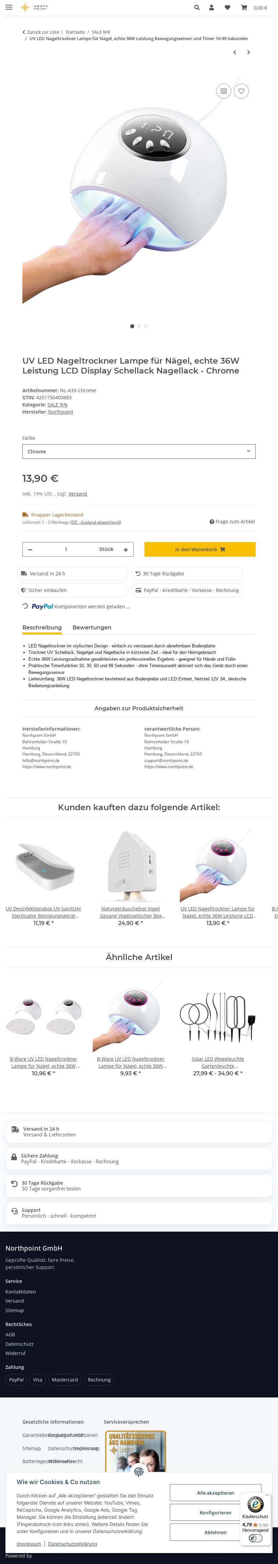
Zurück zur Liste (43, 32)
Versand (77, 493)
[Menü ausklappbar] (8, 4)
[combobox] (139, 451)
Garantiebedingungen (31, 1435)
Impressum (29, 1544)
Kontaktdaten (20, 1291)
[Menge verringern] (30, 549)
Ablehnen (215, 1532)
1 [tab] (132, 326)
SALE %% (57, 404)
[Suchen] (197, 7)
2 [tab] (139, 326)
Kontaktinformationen (57, 1435)
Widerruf (15, 1353)
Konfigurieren (216, 1512)
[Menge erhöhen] (125, 549)
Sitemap (14, 1310)
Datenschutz (19, 1344)
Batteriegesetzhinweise (31, 1461)
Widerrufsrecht (57, 1461)
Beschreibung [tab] (42, 627)
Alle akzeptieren (215, 1493)
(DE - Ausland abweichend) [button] (96, 522)
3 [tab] (146, 326)
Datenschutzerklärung (72, 1544)
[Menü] (267, 1497)
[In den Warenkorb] (27, 74)
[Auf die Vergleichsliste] (223, 91)
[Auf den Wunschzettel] (241, 91)
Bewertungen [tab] (92, 627)
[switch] (255, 1538)
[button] (211, 7)
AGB (10, 1334)
